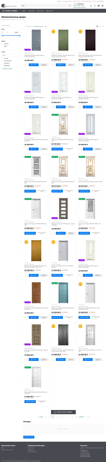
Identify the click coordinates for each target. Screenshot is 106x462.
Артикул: (26, 53)
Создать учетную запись (7, 449)
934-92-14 (78, 4)
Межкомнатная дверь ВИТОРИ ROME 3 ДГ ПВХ (35, 224)
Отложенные (31, 449)
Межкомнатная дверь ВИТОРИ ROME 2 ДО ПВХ (90, 224)
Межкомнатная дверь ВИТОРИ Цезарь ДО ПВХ (62, 140)
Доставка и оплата (67, 1)
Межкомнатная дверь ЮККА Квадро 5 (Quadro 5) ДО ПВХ (63, 224)
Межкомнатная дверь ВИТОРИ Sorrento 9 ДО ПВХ (90, 350)
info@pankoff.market (85, 454)
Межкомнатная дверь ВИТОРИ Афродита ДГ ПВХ (63, 182)
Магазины (59, 1)
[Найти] (70, 5)
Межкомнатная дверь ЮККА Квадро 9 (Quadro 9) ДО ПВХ (36, 140)
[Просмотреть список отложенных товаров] (95, 6)
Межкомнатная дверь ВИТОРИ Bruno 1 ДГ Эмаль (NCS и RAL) (89, 308)
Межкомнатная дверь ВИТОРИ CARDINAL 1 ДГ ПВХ (63, 266)
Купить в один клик (69, 149)
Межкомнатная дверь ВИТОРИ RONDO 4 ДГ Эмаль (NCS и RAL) (63, 308)
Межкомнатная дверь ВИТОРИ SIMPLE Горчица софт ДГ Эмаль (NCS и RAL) (35, 266)
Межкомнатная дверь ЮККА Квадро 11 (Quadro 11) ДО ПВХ (88, 266)
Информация (101, 1)
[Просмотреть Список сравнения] (91, 6)
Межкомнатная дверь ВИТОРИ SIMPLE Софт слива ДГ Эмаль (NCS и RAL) (90, 56)
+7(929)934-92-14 (84, 450)
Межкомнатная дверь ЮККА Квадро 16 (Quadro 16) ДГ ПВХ (34, 56)
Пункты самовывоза (86, 1)
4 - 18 (88, 416)
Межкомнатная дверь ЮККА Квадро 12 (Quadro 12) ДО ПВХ (61, 98)
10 (76, 416)
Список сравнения (32, 451)
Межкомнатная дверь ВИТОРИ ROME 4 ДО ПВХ (35, 182)
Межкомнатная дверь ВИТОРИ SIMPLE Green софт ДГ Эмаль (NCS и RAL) (63, 56)
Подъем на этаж (77, 1)
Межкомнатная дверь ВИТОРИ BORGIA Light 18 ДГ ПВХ (35, 392)
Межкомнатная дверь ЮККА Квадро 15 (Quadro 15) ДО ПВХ (34, 98)
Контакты (94, 1)
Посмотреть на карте (85, 456)
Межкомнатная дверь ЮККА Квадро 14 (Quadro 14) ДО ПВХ (88, 140)
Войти (3, 447)
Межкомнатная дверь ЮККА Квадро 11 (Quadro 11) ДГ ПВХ (88, 98)
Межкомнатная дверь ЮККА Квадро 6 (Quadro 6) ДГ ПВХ (36, 308)
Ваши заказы (31, 447)
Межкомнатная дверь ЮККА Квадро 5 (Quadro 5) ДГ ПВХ (36, 350)
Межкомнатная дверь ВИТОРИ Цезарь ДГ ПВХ (90, 181)
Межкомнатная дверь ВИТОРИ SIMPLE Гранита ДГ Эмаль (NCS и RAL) (63, 350)
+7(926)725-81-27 (84, 452)
